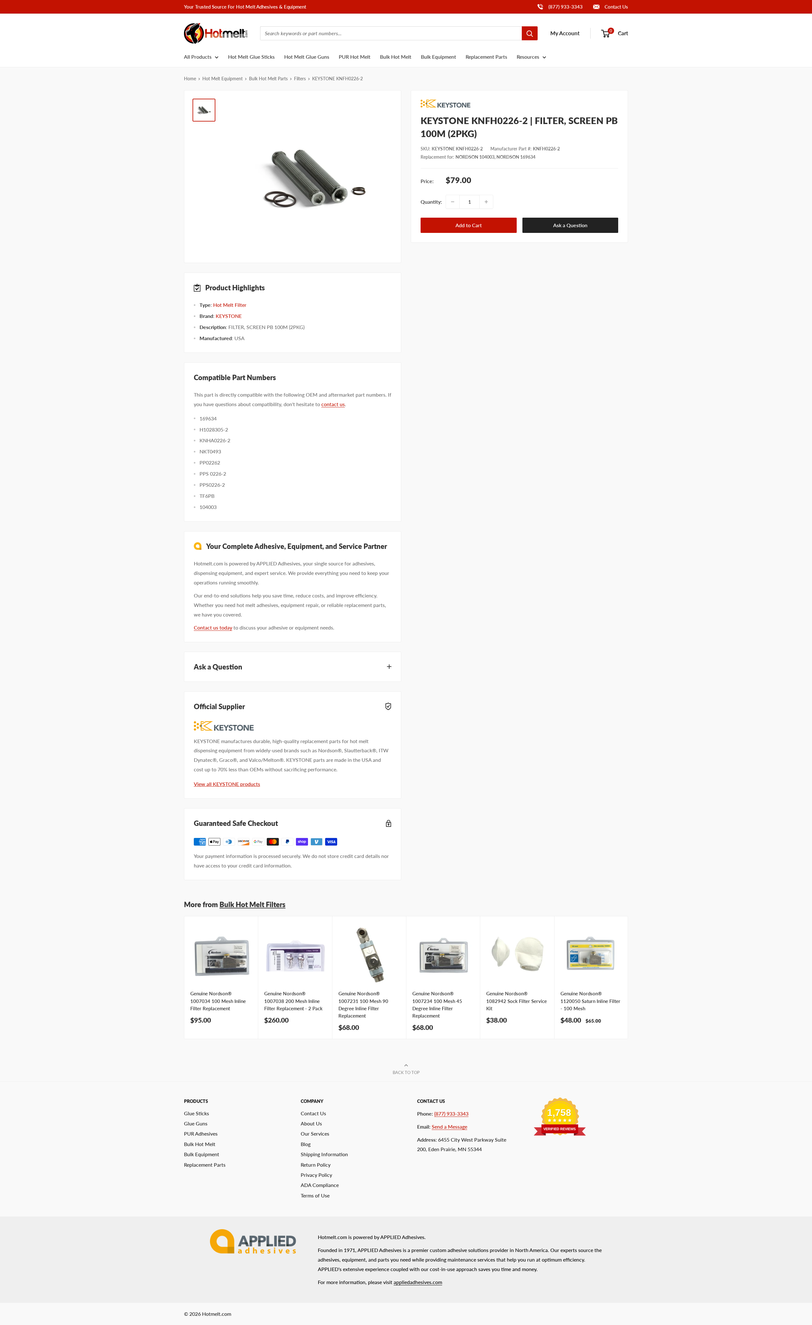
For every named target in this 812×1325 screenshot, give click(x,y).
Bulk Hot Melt (395, 57)
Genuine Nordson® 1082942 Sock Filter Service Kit (516, 1001)
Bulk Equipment (438, 57)
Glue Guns (195, 1123)
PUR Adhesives (201, 1134)
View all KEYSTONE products (227, 784)
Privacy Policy (316, 1175)
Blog (306, 1144)
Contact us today (213, 627)
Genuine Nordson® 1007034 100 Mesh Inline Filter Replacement (218, 1001)
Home (190, 78)
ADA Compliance (320, 1185)
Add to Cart (468, 225)
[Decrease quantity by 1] (452, 201)
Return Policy (316, 1165)
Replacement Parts (486, 57)
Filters (300, 78)
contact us (333, 404)
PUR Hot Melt (354, 57)
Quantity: (431, 202)
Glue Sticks (196, 1113)
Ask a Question (570, 225)
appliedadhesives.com (418, 1282)
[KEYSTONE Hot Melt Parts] (519, 104)
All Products (198, 57)
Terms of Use (315, 1195)
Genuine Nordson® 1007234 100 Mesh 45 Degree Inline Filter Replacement (437, 1004)
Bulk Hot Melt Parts (268, 78)
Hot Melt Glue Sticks (251, 57)
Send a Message (449, 1127)
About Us (311, 1123)
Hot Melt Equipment (222, 78)
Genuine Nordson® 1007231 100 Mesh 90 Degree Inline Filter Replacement (363, 1004)
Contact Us (615, 7)
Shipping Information (324, 1154)
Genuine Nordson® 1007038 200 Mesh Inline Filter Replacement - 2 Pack (293, 1001)
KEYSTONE (229, 316)
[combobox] (391, 33)
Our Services (315, 1134)
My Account (565, 33)
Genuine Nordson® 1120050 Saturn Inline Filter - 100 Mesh (590, 1001)
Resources (528, 57)
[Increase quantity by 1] (486, 201)
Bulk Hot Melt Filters (252, 904)
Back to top (406, 1072)
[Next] (628, 977)
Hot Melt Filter (229, 305)
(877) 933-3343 (560, 6)
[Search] (530, 33)
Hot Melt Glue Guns (306, 57)
